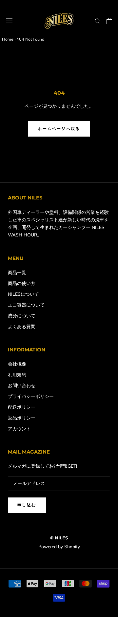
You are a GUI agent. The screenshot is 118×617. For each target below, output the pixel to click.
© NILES (59, 537)
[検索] (98, 21)
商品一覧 (17, 273)
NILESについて (23, 294)
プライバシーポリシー (31, 396)
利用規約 (17, 375)
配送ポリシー (21, 407)
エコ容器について (26, 305)
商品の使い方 (21, 283)
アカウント (19, 429)
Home (7, 39)
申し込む (26, 504)
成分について (21, 316)
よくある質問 (21, 327)
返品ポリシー (21, 418)
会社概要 (17, 364)
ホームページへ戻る (59, 128)
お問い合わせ (21, 386)
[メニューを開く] (9, 20)
